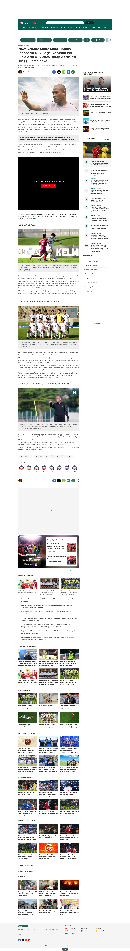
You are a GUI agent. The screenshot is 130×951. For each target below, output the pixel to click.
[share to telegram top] (68, 72)
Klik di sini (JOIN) (31, 218)
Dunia (70, 27)
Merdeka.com (71, 933)
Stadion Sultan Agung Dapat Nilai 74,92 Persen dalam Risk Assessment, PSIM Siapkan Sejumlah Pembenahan (69, 769)
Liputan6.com (71, 928)
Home (23, 27)
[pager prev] (19, 40)
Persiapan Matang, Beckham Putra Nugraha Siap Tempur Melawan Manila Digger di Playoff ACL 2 (27, 769)
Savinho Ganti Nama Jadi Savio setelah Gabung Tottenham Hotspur (68, 794)
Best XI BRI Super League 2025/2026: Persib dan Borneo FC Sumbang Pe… (100, 121)
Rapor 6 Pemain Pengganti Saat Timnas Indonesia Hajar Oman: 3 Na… (100, 105)
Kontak (21, 929)
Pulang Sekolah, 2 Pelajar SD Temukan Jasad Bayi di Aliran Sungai (27, 893)
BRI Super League (33, 27)
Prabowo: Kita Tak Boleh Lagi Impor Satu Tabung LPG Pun (69, 912)
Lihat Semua (105, 139)
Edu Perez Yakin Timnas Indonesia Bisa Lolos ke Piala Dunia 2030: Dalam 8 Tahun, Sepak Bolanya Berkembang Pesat (48, 726)
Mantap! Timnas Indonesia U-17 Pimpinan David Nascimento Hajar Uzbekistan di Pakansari (100, 163)
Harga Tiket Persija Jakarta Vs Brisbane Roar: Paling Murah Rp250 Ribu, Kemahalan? (99, 192)
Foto (105, 27)
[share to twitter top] (59, 72)
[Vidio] (26, 940)
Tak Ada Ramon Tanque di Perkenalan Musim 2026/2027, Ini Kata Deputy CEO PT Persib (69, 750)
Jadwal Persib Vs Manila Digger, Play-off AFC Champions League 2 (98, 200)
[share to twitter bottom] (59, 480)
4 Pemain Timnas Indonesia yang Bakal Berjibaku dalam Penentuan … (100, 129)
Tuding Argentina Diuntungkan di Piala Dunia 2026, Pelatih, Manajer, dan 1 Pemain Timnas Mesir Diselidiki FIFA (27, 726)
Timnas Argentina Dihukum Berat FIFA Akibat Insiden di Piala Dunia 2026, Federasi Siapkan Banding (69, 707)
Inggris (63, 27)
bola (28, 23)
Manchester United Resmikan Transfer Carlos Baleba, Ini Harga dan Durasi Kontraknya (48, 794)
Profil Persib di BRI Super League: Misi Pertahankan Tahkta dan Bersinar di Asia (99, 218)
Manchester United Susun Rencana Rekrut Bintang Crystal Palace (47, 856)
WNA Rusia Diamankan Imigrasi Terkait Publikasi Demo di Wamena (47, 893)
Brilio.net (69, 931)
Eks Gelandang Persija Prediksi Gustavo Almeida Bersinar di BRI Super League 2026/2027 (99, 238)
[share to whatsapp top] (64, 72)
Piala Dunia (54, 27)
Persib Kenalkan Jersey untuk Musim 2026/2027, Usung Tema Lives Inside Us (48, 769)
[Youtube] (29, 940)
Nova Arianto (53, 120)
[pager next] (111, 40)
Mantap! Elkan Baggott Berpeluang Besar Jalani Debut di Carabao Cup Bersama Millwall (68, 663)
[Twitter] (23, 940)
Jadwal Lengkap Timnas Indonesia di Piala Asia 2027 (27, 591)
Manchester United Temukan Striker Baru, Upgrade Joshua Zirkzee (69, 813)
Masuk (107, 23)
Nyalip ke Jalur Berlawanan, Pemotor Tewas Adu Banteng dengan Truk (27, 912)
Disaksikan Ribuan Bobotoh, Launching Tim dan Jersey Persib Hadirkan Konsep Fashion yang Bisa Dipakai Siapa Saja (48, 750)
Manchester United (28, 821)
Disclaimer (31, 929)
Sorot (21, 877)
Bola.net (100, 928)
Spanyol (77, 27)
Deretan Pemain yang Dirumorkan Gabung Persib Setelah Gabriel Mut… (100, 97)
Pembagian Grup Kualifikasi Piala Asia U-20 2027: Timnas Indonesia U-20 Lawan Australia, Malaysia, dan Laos (49, 592)
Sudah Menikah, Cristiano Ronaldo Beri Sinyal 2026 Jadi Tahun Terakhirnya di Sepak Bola (68, 726)
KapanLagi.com (102, 931)
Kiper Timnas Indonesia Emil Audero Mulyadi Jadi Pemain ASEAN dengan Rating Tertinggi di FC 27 (48, 663)
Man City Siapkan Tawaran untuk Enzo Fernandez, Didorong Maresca (27, 813)
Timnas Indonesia (27, 647)
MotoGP (85, 27)
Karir (48, 932)
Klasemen (41, 32)
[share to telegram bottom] (68, 480)
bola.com (57, 945)
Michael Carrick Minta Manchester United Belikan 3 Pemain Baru (48, 813)
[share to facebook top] (54, 72)
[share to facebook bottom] (54, 480)
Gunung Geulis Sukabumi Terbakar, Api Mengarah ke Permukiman (69, 893)
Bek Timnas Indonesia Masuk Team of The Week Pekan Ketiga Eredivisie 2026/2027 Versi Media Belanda (99, 183)
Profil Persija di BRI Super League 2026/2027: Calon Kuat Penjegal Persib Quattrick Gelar (100, 209)
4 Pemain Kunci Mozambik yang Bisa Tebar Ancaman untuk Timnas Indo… (100, 113)
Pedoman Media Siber (35, 932)
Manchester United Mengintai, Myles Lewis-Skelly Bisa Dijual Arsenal (68, 856)
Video (99, 27)
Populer (90, 139)
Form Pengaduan (52, 929)
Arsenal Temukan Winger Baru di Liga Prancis (26, 793)
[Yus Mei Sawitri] (20, 72)
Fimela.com (85, 931)
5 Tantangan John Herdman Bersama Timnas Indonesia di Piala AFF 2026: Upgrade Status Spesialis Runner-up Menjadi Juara (96, 89)
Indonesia (44, 27)
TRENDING (88, 256)
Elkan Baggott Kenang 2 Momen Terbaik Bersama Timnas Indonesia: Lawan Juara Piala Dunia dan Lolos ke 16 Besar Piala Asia (48, 707)
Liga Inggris (24, 777)
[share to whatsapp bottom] (64, 480)
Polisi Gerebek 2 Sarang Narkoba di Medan (47, 911)
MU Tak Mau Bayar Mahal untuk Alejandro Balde (47, 836)
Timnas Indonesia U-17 (41, 120)
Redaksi (21, 932)
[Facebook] (19, 940)
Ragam (93, 27)
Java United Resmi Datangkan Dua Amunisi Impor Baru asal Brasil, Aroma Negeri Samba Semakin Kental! (26, 750)
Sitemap (21, 935)
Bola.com (85, 928)
